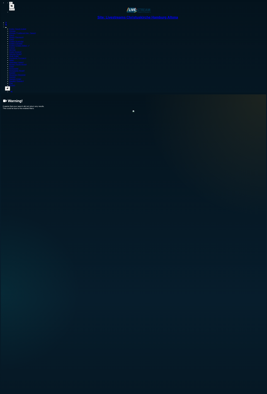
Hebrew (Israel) (15, 54)
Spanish (12, 77)
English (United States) (18, 46)
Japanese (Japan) (16, 62)
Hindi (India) (14, 56)
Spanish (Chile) (15, 79)
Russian (12, 73)
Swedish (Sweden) (16, 81)
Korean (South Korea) (18, 64)
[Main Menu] (11, 6)
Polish (11, 66)
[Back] (11, 3)
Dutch (11, 39)
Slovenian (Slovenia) (17, 75)
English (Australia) (16, 41)
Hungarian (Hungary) (17, 58)
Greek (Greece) (15, 52)
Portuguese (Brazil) (17, 71)
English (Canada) (16, 43)
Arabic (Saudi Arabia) (17, 29)
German (12, 50)
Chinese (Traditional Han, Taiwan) (22, 33)
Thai (11, 83)
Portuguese (13, 69)
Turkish (12, 85)
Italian (11, 60)
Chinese (12, 31)
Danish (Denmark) (16, 37)
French (12, 48)
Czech (11, 35)
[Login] (11, 91)
